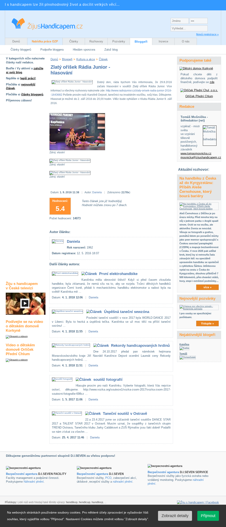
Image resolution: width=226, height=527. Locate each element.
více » (207, 287)
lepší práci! (28, 78)
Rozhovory (96, 41)
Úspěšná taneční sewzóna (126, 312)
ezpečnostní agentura (93, 474)
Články (73, 41)
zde (212, 82)
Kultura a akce (85, 59)
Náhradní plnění (34, 481)
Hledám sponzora (84, 49)
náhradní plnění (122, 481)
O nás (186, 41)
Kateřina (184, 344)
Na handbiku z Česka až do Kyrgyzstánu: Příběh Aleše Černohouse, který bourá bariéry (197, 187)
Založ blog (111, 49)
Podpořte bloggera (52, 49)
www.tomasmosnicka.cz (196, 153)
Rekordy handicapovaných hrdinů (140, 345)
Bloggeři (141, 41)
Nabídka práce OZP (45, 41)
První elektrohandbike (118, 274)
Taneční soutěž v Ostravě (125, 413)
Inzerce (163, 41)
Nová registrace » (207, 34)
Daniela (97, 192)
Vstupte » (207, 323)
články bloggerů (32, 94)
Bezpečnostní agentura (21, 474)
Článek (103, 59)
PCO (108, 478)
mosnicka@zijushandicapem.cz (201, 157)
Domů (16, 41)
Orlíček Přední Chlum (199, 96)
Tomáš (183, 353)
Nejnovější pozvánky (197, 298)
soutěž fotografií (107, 379)
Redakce (186, 106)
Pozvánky (118, 41)
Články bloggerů (21, 49)
